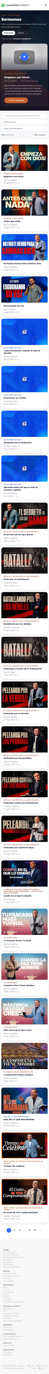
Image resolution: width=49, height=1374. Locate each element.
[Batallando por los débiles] (24, 605)
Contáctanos (8, 1264)
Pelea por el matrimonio (16, 579)
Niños (5, 1287)
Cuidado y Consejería (11, 1313)
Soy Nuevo (7, 1309)
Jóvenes (6, 1290)
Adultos (6, 1295)
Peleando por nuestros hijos (19, 847)
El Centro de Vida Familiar (13, 1302)
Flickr (42, 1368)
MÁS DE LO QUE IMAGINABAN (19, 1119)
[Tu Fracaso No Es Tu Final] (24, 922)
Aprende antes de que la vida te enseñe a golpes (21, 488)
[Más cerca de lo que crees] (24, 1011)
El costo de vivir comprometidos (21, 1212)
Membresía (7, 1260)
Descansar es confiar (15, 398)
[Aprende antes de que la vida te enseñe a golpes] (24, 468)
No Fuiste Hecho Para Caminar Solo (22, 263)
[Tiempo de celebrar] (24, 1145)
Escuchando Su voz (14, 306)
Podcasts (7, 1278)
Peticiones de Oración (12, 1267)
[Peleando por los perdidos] (24, 739)
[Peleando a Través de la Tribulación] (24, 650)
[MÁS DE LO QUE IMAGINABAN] (24, 1101)
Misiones (6, 1297)
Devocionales (8, 1281)
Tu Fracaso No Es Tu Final (17, 940)
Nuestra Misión (9, 1252)
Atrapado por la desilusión (18, 442)
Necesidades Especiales (12, 1321)
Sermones (11, 19)
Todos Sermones (10, 1274)
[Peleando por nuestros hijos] (24, 829)
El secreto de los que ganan (18, 534)
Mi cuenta (7, 1327)
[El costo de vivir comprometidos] (24, 1192)
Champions (7, 1352)
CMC (5, 1311)
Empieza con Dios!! (17, 77)
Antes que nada (12, 221)
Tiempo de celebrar (14, 1166)
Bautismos (7, 1262)
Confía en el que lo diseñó (17, 896)
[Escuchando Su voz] (24, 289)
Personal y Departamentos (14, 1257)
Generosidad (8, 1330)
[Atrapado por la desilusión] (24, 424)
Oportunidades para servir (13, 1336)
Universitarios (8, 1292)
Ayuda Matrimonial (10, 1316)
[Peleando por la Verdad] (24, 694)
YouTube (42, 1366)
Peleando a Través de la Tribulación (23, 669)
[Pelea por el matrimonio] (24, 560)
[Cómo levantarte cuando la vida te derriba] (24, 332)
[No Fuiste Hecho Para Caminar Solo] (24, 247)
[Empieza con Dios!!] (24, 57)
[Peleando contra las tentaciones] (24, 784)
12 (29, 1230)
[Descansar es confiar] (24, 379)
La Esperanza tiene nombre (18, 1075)
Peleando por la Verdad (16, 713)
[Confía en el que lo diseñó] (24, 873)
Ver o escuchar (17, 100)
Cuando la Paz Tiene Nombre (19, 985)
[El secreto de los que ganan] (24, 516)
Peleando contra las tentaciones (21, 803)
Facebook (32, 1366)
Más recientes (40, 135)
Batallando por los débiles (17, 624)
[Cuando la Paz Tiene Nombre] (24, 966)
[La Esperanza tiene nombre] (24, 1056)
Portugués (7, 1299)
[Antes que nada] (24, 202)
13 (35, 1230)
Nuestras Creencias (10, 1255)
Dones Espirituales (10, 1339)
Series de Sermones (11, 1276)
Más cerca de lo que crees (18, 1030)
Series (21, 33)
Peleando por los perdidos (18, 758)
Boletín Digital (8, 1345)
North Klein (7, 1355)
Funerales (7, 1318)
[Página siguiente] (40, 1230)
